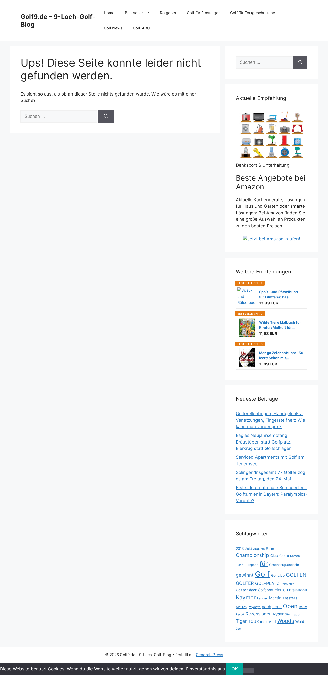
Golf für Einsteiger (203, 12)
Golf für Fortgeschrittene (252, 12)
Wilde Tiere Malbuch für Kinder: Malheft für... (280, 325)
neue (277, 606)
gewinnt (245, 575)
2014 (248, 549)
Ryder (278, 613)
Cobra (284, 556)
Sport (297, 614)
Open (290, 606)
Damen (295, 556)
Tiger (241, 621)
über (239, 628)
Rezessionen (258, 613)
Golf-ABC (141, 28)
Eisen (239, 565)
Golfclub (278, 575)
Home (109, 12)
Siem (288, 614)
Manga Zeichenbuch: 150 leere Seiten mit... (281, 355)
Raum (303, 607)
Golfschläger (246, 590)
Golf (262, 573)
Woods (285, 621)
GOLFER (245, 583)
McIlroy (241, 607)
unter (264, 622)
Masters (290, 598)
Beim (270, 548)
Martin (275, 597)
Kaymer (246, 597)
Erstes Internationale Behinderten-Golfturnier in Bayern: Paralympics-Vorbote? (272, 494)
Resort (240, 614)
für (264, 563)
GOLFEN (296, 575)
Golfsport (265, 590)
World (299, 622)
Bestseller (134, 12)
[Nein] (248, 670)
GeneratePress (209, 654)
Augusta (259, 549)
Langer (262, 598)
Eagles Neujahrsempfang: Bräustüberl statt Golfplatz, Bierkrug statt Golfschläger (263, 442)
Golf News (113, 28)
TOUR (253, 621)
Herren (281, 589)
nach (266, 606)
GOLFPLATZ (267, 583)
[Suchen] (106, 116)
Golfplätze (287, 584)
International (298, 590)
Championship (252, 555)
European (251, 565)
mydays (255, 607)
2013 (240, 548)
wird (272, 621)
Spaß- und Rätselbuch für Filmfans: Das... (278, 294)
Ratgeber (168, 12)
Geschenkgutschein (284, 565)
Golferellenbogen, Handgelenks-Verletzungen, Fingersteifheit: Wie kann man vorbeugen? (270, 420)
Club (274, 555)
